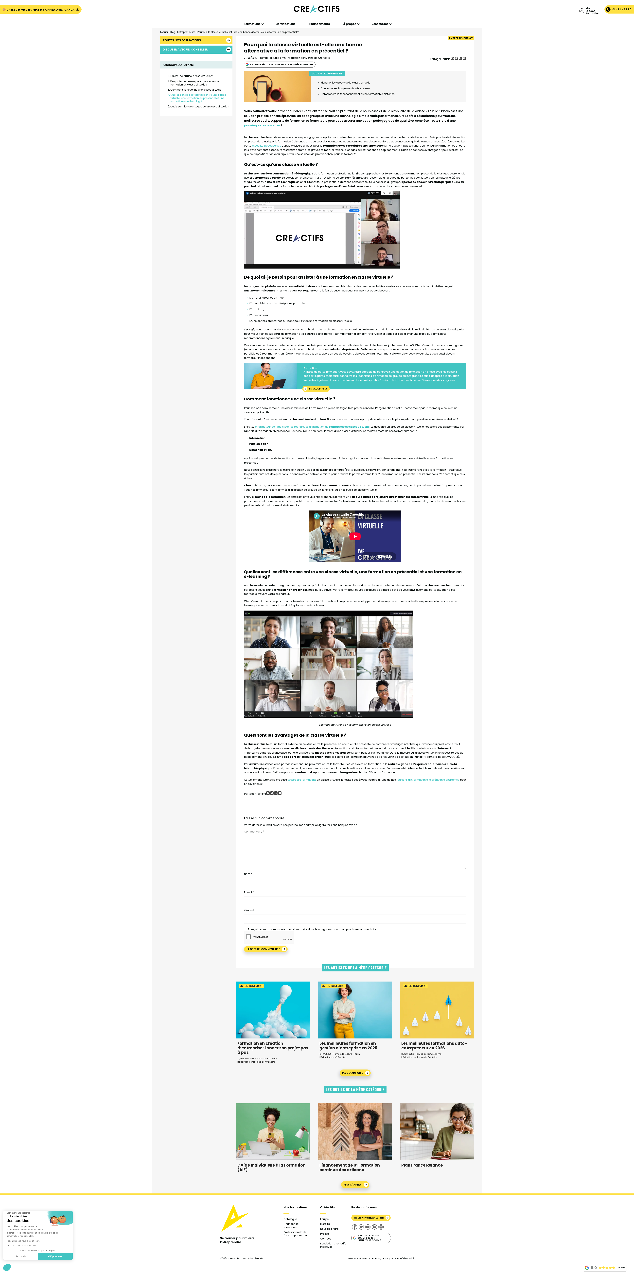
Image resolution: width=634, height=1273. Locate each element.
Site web (249, 910)
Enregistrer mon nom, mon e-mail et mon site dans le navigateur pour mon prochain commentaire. (312, 929)
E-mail (249, 892)
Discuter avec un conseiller (185, 49)
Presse (324, 1234)
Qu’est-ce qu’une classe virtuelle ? (191, 76)
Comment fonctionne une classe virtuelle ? (197, 89)
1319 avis (621, 1267)
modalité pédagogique (266, 146)
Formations (252, 24)
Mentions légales (357, 1258)
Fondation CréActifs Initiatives (333, 1245)
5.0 (594, 1267)
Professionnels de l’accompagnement (296, 1233)
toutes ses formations (302, 780)
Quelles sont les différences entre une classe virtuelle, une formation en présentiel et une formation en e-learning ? (198, 98)
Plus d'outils (353, 1184)
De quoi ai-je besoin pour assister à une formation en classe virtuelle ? (194, 83)
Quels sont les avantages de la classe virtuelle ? (199, 106)
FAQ (378, 1258)
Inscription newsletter (369, 1217)
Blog (172, 32)
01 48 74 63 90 (621, 9)
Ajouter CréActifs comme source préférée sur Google (281, 64)
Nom (248, 874)
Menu (19, 17)
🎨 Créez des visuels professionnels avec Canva (39, 10)
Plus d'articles (352, 1073)
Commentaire (254, 831)
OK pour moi (55, 1256)
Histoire (325, 1224)
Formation (310, 368)
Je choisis (21, 1256)
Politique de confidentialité (398, 1258)
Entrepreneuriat (186, 32)
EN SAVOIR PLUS (318, 388)
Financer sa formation (291, 1225)
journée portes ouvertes (262, 125)
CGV (371, 1258)
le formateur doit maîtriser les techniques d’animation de (312, 427)
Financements (319, 24)
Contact (325, 1238)
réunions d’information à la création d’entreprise (427, 780)
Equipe (324, 1219)
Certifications (286, 24)
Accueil (164, 32)
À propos (349, 24)
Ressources (379, 24)
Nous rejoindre (329, 1229)
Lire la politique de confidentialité (21, 1245)
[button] (7, 1267)
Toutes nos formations (182, 40)
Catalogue (290, 1219)
